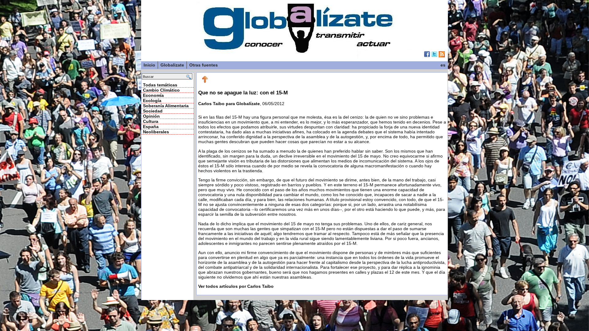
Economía (153, 95)
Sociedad (153, 110)
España (151, 126)
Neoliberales (156, 131)
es (443, 65)
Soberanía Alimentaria (166, 105)
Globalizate (172, 65)
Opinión (151, 116)
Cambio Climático (161, 90)
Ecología (152, 100)
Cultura (150, 121)
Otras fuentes (203, 65)
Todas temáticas (160, 84)
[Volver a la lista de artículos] (205, 81)
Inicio (149, 65)
